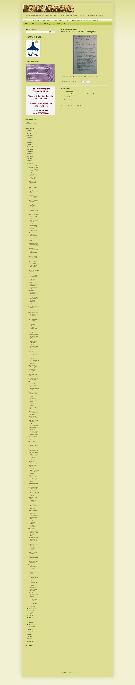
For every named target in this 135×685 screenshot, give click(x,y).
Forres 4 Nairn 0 (32, 230)
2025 (28, 130)
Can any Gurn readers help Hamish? (32, 589)
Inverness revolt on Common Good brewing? (33, 362)
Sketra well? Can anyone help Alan (33, 517)
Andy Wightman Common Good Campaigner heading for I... (33, 432)
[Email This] (82, 82)
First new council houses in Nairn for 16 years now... (33, 533)
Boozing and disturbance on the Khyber (33, 205)
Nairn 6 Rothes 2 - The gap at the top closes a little (33, 578)
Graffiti (30, 240)
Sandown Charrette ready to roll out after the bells (33, 599)
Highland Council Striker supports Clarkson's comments (33, 499)
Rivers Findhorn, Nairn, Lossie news (32, 258)
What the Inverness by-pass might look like (33, 494)
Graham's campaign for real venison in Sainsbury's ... (33, 293)
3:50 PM (68, 96)
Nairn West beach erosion (33, 420)
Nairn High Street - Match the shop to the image (33, 454)
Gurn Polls (31, 304)
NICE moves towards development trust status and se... (33, 235)
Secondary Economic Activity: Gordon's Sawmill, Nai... (33, 325)
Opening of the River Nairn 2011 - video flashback (32, 183)
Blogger (71, 672)
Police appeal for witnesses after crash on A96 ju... (33, 540)
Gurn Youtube (46, 20)
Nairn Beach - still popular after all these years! (33, 557)
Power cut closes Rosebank (33, 408)
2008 (28, 634)
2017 (28, 149)
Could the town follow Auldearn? (32, 467)
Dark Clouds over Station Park (33, 562)
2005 (28, 641)
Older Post (106, 103)
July (30, 613)
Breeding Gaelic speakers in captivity (32, 343)
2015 (28, 154)
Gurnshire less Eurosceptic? (32, 366)
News (26, 20)
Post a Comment (68, 99)
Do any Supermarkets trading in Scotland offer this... (32, 285)
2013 (28, 158)
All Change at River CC (32, 404)
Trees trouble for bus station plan (33, 449)
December (32, 165)
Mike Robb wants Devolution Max (33, 424)
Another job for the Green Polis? (33, 378)
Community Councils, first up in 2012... (32, 196)
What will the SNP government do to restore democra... (33, 299)
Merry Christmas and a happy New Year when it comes (33, 226)
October (31, 606)
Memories (31, 358)
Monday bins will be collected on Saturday (33, 191)
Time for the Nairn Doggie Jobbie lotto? (33, 348)
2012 (28, 161)
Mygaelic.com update (32, 573)
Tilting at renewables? (32, 565)
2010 (28, 629)
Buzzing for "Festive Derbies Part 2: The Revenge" (33, 176)
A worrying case (32, 427)
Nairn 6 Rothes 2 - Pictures (33, 553)
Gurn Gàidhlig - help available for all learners (55, 24)
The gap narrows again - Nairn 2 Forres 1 (33, 171)
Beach (67, 84)
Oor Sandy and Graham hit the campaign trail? (33, 210)
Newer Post (65, 103)
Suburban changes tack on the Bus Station (33, 472)
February (31, 624)
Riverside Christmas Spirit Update (33, 413)
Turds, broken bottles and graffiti (32, 400)
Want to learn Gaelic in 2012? (33, 382)
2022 (28, 137)
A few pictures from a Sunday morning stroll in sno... (33, 308)
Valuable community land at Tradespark (33, 275)
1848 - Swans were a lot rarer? (33, 593)
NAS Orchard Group (30, 24)
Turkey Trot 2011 (32, 216)
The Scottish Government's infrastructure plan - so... (32, 506)
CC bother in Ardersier (31, 442)
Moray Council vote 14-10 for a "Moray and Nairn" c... (33, 266)
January (31, 626)
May (30, 617)
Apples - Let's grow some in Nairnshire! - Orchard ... (82, 20)
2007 (28, 636)
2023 (28, 135)
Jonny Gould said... (33, 167)
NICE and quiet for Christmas (33, 320)
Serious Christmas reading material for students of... (33, 244)
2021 (28, 140)
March (30, 622)
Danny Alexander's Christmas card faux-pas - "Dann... (33, 337)
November (32, 603)
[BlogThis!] (84, 82)
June (30, 615)
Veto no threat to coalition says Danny (32, 438)
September (32, 608)
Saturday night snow (32, 331)
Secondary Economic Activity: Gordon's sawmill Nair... (32, 523)
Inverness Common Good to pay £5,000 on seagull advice (33, 478)
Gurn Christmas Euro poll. (32, 458)
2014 (28, 156)
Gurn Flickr (58, 20)
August (31, 610)
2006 (28, 639)
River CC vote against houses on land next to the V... (33, 394)
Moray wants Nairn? (31, 279)
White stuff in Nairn (33, 529)
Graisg (69, 81)
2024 (28, 133)
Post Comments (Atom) (74, 106)
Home (85, 103)
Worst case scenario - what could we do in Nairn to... (33, 354)
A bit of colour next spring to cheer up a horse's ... (33, 489)
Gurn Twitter (35, 20)
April (30, 620)
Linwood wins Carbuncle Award (32, 371)
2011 (28, 163)
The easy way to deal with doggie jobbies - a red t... (33, 388)
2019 (28, 144)
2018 (28, 147)
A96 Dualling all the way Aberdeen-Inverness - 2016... (32, 547)
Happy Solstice (32, 261)
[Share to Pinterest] (89, 82)
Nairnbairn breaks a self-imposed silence (33, 220)
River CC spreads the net (33, 201)
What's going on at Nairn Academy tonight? (33, 584)
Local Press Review (31, 569)
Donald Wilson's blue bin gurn (32, 417)
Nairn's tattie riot (32, 187)
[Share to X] (85, 82)
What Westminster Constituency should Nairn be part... (33, 315)
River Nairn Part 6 (33, 214)
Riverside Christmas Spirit (33, 462)
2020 (28, 142)
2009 (28, 632)
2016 (28, 151)
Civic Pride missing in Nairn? (33, 271)
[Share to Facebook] (87, 82)
